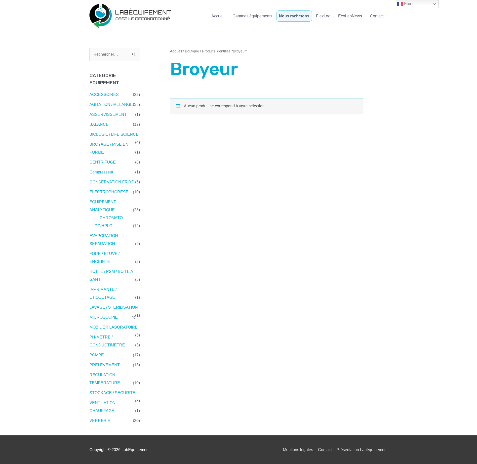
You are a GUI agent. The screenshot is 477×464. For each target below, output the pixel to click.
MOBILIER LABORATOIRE (113, 327)
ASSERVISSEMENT (108, 114)
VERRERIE (99, 421)
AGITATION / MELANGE (111, 104)
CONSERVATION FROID (112, 182)
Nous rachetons (294, 16)
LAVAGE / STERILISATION (113, 307)
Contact (377, 16)
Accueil (218, 16)
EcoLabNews (350, 16)
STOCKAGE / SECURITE (112, 393)
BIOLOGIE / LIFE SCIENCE (114, 134)
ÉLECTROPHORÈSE (108, 192)
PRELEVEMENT (104, 365)
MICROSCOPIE (103, 317)
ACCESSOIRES (104, 94)
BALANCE (99, 124)
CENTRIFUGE (102, 162)
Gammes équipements (252, 16)
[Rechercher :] (114, 54)
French (410, 3)
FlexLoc (323, 16)
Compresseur (101, 172)
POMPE (96, 355)
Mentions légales (298, 450)
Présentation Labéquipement (362, 450)
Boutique (192, 51)
